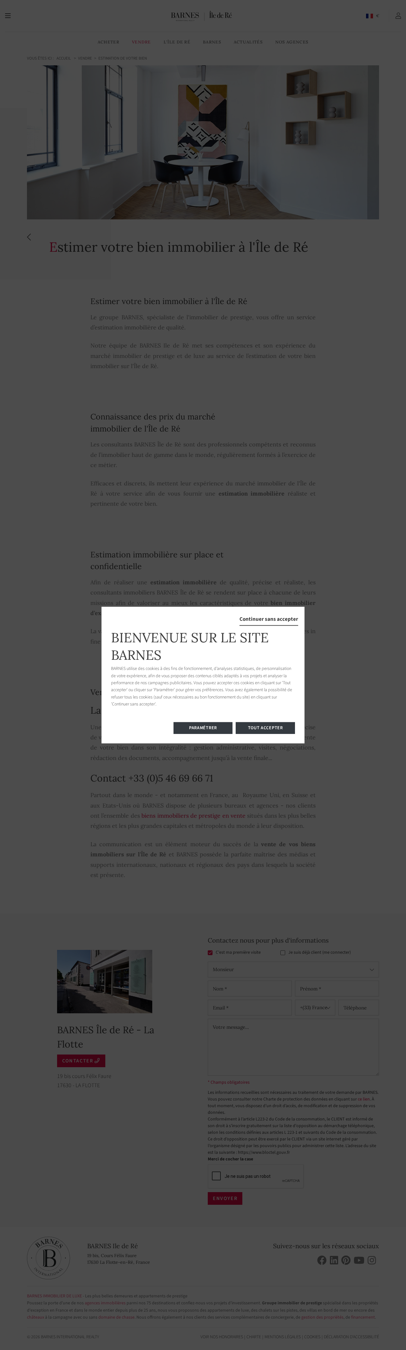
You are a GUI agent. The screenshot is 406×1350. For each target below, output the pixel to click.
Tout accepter (265, 727)
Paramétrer (203, 727)
